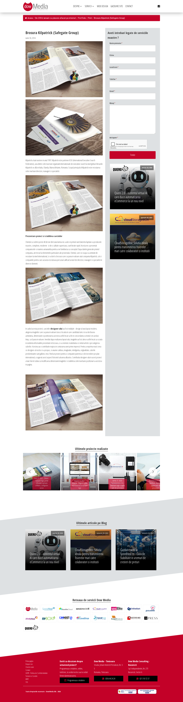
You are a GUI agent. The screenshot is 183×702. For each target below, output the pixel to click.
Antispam (114, 137)
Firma (112, 55)
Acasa (30, 18)
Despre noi (29, 664)
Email (112, 91)
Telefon (113, 79)
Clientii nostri (30, 667)
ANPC (27, 679)
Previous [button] (30, 471)
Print (90, 18)
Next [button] (153, 471)
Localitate (114, 67)
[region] (91, 471)
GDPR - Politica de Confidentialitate (37, 673)
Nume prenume (116, 43)
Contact (28, 670)
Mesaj (112, 103)
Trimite (132, 155)
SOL (27, 682)
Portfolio (82, 18)
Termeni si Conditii (31, 676)
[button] (74, 680)
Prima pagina (29, 661)
